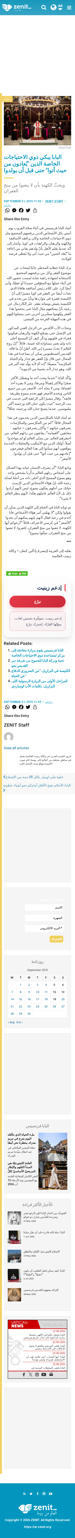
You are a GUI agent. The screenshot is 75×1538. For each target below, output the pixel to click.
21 (12, 1006)
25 (46, 1006)
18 (46, 999)
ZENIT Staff (54, 201)
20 (62, 999)
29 (20, 1013)
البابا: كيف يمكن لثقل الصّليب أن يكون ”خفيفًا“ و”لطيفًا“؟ (44, 1272)
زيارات (7, 99)
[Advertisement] (37, 54)
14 (12, 999)
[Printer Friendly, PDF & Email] (17, 573)
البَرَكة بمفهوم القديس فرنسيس (40, 1289)
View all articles (16, 748)
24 (37, 1006)
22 (20, 1006)
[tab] (23, 1324)
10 (37, 992)
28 (12, 1013)
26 (54, 1006)
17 (37, 999)
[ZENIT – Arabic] (21, 7)
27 (62, 1006)
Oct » (19, 1022)
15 (20, 999)
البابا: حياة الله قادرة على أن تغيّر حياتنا (44, 1232)
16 (29, 999)
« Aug (11, 1022)
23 (29, 1006)
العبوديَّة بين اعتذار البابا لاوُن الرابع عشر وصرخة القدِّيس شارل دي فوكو (44, 1215)
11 (46, 992)
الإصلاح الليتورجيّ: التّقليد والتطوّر (41, 1251)
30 (29, 1013)
